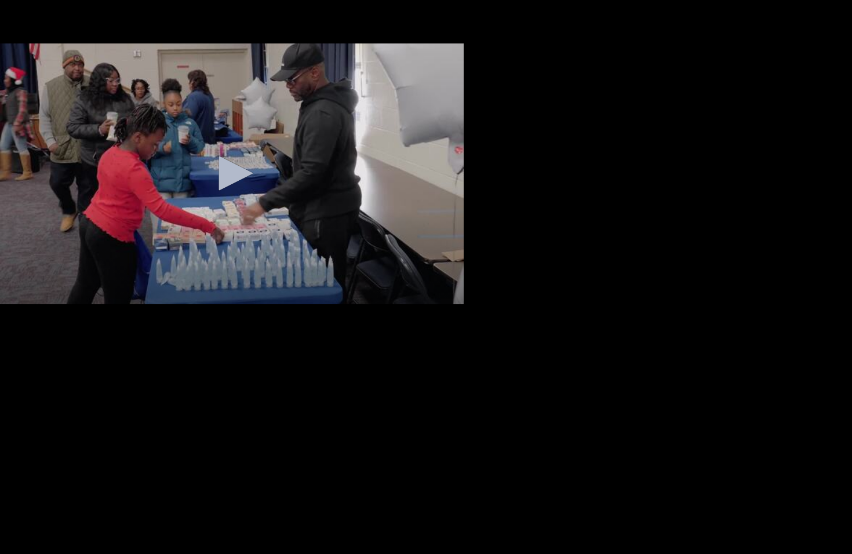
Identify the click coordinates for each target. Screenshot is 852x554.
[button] (231, 173)
